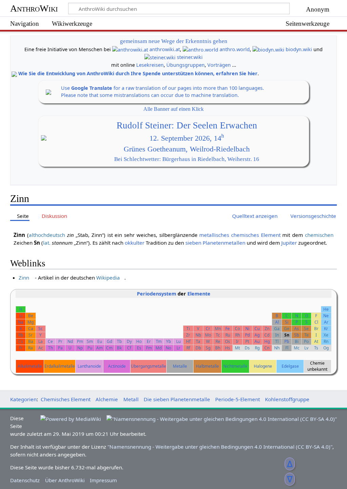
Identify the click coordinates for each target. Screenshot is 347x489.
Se (306, 328)
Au (257, 341)
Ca (30, 328)
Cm (109, 348)
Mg (30, 322)
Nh (277, 348)
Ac (40, 348)
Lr (178, 348)
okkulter (134, 242)
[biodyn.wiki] (268, 49)
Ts (316, 348)
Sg (208, 348)
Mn (218, 328)
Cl (316, 322)
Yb (168, 341)
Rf (188, 348)
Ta (198, 341)
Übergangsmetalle (148, 366)
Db (198, 348)
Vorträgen (219, 65)
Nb (198, 335)
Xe (326, 335)
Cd (266, 335)
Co (237, 328)
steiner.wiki (190, 57)
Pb (286, 341)
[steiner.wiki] (160, 57)
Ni (247, 328)
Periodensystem (156, 293)
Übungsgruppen (185, 65)
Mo (208, 335)
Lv (306, 348)
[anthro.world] (200, 49)
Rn (326, 341)
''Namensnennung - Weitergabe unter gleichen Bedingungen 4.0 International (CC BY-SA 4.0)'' (219, 446)
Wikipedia (108, 277)
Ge (286, 328)
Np (80, 348)
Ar (326, 322)
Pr (60, 341)
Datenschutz (25, 480)
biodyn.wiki (299, 49)
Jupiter (289, 242)
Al (277, 322)
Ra (30, 348)
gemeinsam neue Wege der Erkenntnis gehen (173, 41)
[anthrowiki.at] (130, 49)
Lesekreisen (150, 65)
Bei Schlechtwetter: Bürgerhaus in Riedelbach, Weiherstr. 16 (186, 159)
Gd (109, 341)
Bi (297, 341)
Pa (60, 348)
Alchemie (107, 399)
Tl (277, 341)
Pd (247, 335)
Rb (20, 335)
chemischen (319, 234)
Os (227, 341)
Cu (257, 328)
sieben (193, 242)
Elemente (198, 293)
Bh (217, 348)
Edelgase (290, 366)
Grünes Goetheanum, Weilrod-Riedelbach (187, 149)
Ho (139, 341)
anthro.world (235, 49)
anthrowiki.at (164, 49)
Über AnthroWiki (65, 480)
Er (149, 341)
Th (50, 348)
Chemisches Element (65, 399)
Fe (227, 328)
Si (286, 322)
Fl (286, 348)
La (40, 341)
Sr (30, 335)
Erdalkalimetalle (59, 366)
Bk (119, 348)
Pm (80, 341)
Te (306, 335)
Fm (149, 348)
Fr (21, 348)
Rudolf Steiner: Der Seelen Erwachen (187, 125)
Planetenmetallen (224, 242)
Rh (237, 335)
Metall (131, 399)
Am (99, 348)
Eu (99, 341)
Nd (70, 341)
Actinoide (117, 366)
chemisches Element (256, 234)
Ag (257, 335)
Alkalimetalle (30, 366)
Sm (90, 341)
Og (326, 348)
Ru (227, 335)
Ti (188, 328)
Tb (119, 341)
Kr (326, 328)
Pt (247, 341)
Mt (237, 348)
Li (20, 316)
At (316, 341)
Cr (208, 328)
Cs (20, 341)
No (168, 348)
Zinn (24, 277)
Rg (257, 348)
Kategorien (23, 399)
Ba (30, 341)
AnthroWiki (34, 8)
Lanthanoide (89, 366)
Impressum (103, 480)
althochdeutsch (47, 234)
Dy (129, 341)
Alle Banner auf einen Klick (173, 109)
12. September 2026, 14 (186, 138)
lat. (46, 242)
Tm (159, 341)
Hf (188, 341)
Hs (227, 348)
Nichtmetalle (235, 366)
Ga (277, 328)
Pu (89, 348)
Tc (218, 335)
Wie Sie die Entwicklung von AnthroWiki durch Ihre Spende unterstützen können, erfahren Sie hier (138, 73)
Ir (237, 341)
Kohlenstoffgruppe (287, 399)
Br (316, 328)
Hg (267, 341)
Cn (266, 348)
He (326, 309)
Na (20, 322)
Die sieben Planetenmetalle (177, 399)
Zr (188, 335)
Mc (297, 348)
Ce (50, 341)
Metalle (180, 366)
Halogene (263, 366)
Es (139, 348)
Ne (326, 316)
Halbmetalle (207, 366)
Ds (247, 348)
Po (306, 341)
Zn (267, 328)
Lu (178, 341)
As (296, 328)
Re (218, 341)
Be (30, 316)
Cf (129, 348)
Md (159, 348)
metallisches (214, 234)
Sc (40, 328)
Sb (296, 335)
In (277, 335)
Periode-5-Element (237, 399)
